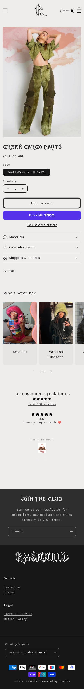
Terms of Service (18, 613)
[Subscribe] (71, 531)
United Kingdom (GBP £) (28, 652)
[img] (42, 399)
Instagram (12, 587)
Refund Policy (15, 619)
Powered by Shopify (56, 681)
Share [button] (12, 270)
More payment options (42, 225)
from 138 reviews (42, 404)
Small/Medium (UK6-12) (26, 172)
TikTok (9, 592)
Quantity (10, 181)
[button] (5, 10)
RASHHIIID (33, 681)
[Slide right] (50, 371)
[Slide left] (33, 371)
